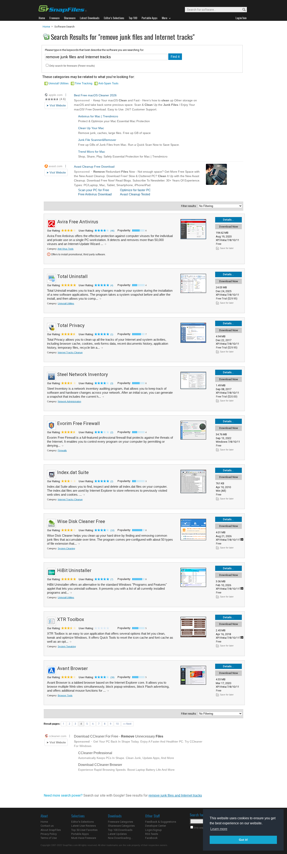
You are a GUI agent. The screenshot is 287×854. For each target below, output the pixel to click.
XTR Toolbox (70, 619)
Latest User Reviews (83, 825)
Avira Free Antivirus (77, 221)
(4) (111, 285)
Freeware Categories (120, 821)
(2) (111, 432)
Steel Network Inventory (82, 374)
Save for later (227, 248)
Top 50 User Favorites (84, 829)
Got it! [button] (243, 839)
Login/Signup (153, 829)
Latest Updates (117, 833)
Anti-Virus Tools (66, 249)
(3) (111, 383)
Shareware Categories (121, 825)
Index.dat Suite (73, 472)
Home (46, 26)
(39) (112, 677)
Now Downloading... (120, 837)
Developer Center (155, 825)
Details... (228, 219)
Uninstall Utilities (58, 83)
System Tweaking (67, 646)
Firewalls (62, 450)
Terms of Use (49, 837)
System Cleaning (66, 548)
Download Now (228, 226)
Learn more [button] (218, 829)
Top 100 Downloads (120, 829)
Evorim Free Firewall (78, 423)
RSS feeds (151, 833)
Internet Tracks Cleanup (70, 352)
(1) (111, 334)
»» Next (127, 723)
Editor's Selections (82, 821)
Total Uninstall (72, 276)
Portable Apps (80, 833)
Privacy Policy (49, 833)
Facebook (151, 837)
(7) (111, 579)
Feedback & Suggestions (160, 821)
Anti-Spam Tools (108, 83)
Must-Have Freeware (83, 837)
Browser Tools (65, 695)
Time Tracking (83, 83)
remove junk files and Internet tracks (175, 795)
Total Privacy (70, 325)
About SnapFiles (51, 829)
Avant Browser (72, 668)
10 (117, 723)
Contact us (47, 825)
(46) (112, 230)
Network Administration (69, 401)
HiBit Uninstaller (74, 570)
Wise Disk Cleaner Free (81, 521)
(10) (112, 530)
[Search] (242, 10)
